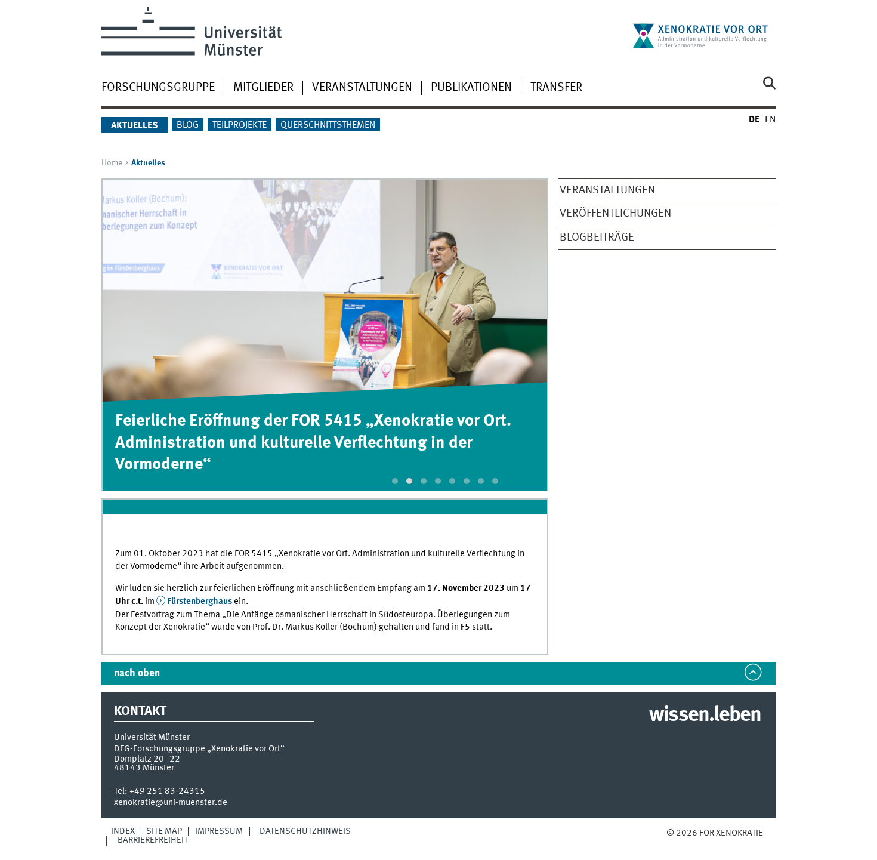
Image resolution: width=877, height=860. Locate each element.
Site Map (164, 831)
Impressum (219, 831)
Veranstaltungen (362, 88)
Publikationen (471, 88)
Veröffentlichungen (615, 213)
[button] (395, 481)
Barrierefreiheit (153, 840)
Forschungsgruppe (158, 88)
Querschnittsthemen (327, 125)
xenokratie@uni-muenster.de (170, 802)
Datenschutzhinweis (305, 831)
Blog (188, 125)
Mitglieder (263, 88)
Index (123, 831)
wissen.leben (705, 715)
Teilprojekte (239, 125)
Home (111, 163)
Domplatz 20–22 (147, 759)
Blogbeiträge (597, 237)
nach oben (137, 673)
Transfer (556, 88)
